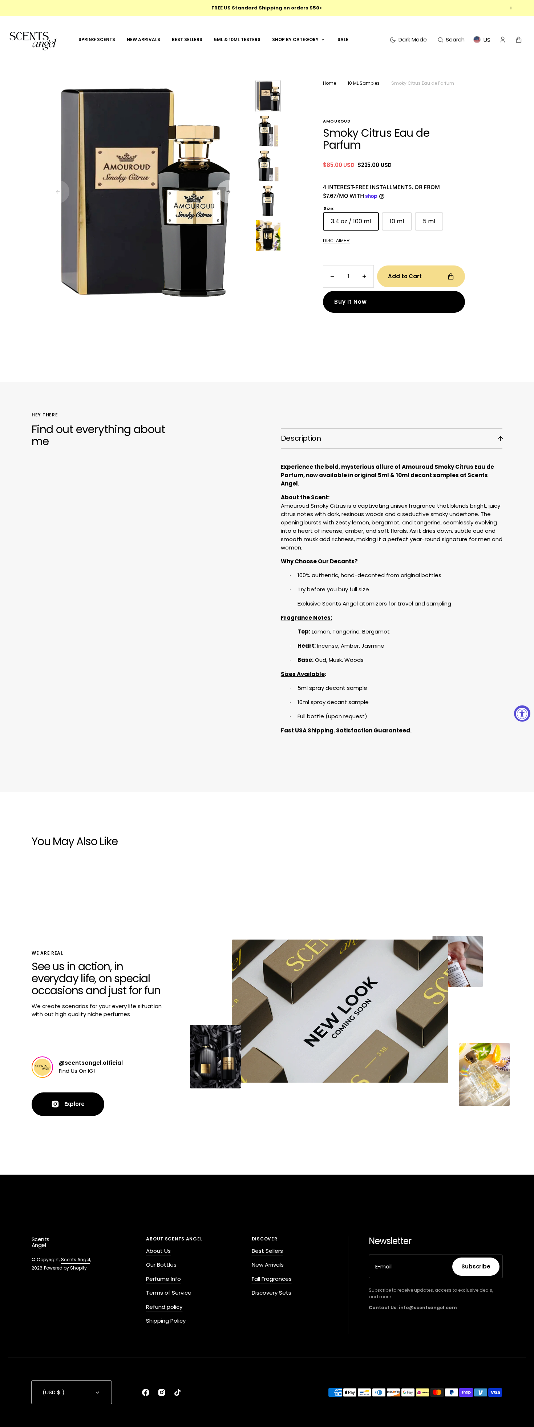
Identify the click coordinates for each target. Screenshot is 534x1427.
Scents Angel (75, 1259)
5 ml (433, 224)
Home (329, 83)
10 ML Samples (364, 83)
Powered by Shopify (65, 1268)
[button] (451, 40)
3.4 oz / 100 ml (355, 224)
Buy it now (350, 301)
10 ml (401, 224)
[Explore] (42, 1067)
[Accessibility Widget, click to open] (522, 713)
